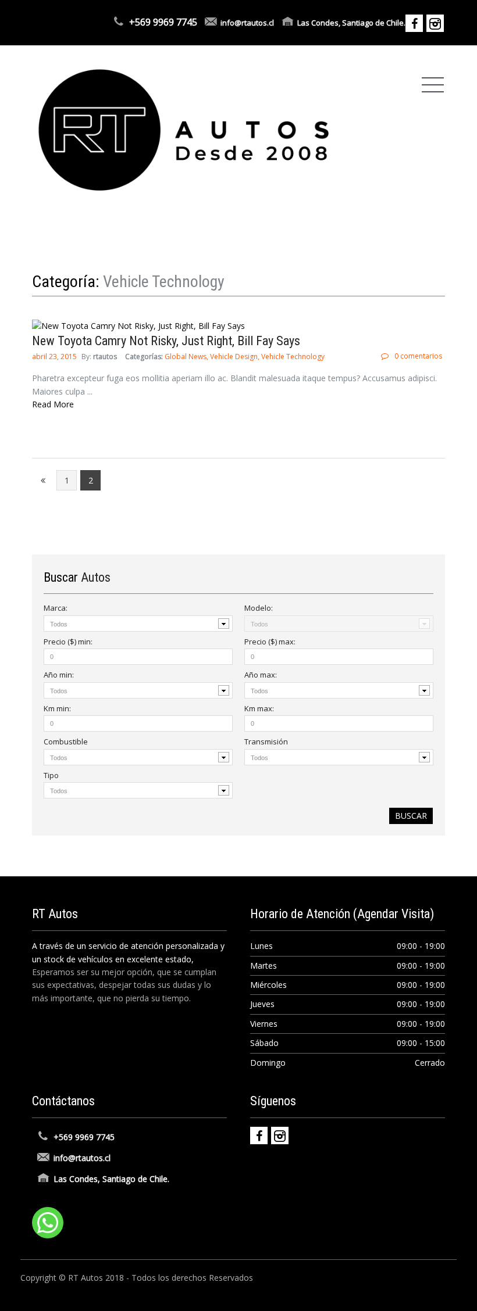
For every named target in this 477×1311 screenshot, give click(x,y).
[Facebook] (259, 1135)
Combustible (66, 741)
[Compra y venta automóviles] (184, 129)
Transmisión (266, 741)
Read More (53, 404)
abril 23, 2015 (55, 356)
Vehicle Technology (293, 356)
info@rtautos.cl (247, 22)
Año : (59, 674)
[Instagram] (280, 1135)
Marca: (55, 608)
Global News (186, 356)
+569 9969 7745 (163, 22)
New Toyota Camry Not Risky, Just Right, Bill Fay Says (166, 341)
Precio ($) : (68, 641)
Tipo (51, 775)
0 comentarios (418, 356)
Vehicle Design (234, 356)
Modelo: (258, 608)
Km (57, 708)
